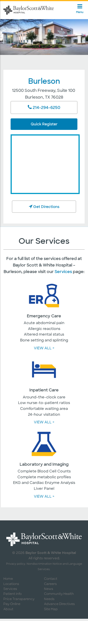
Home (8, 579)
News (48, 589)
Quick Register (44, 124)
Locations (11, 584)
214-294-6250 (46, 107)
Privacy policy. (16, 564)
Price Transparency (19, 599)
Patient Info (12, 594)
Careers (50, 584)
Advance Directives (59, 604)
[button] (30, 206)
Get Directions (46, 206)
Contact (50, 579)
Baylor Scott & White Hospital (50, 553)
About (8, 609)
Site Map (51, 609)
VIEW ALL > (44, 348)
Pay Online (11, 604)
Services (63, 271)
